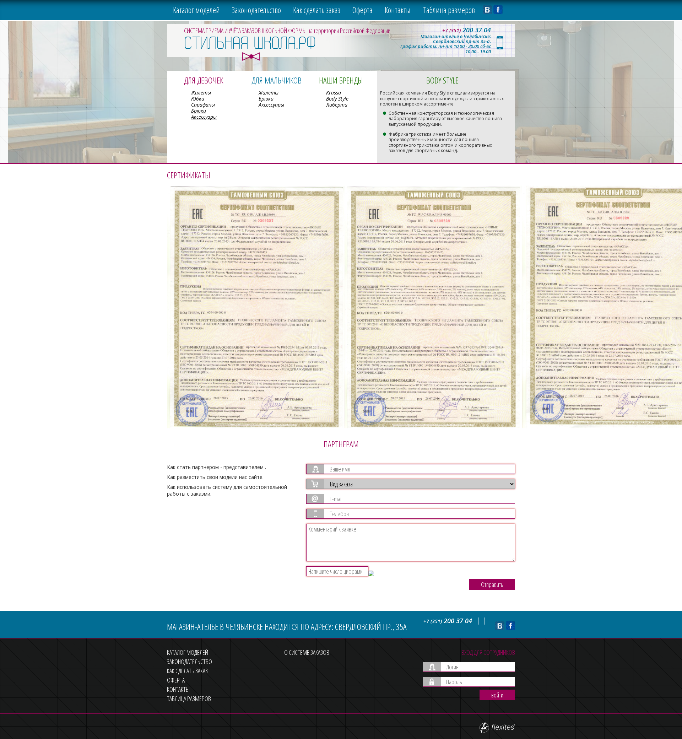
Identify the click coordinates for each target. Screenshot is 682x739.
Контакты (398, 10)
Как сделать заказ (316, 10)
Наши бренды (341, 80)
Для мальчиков (276, 80)
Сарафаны (203, 104)
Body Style (337, 98)
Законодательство (256, 10)
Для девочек (203, 80)
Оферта (362, 10)
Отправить (492, 584)
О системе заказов (306, 652)
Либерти (336, 104)
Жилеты (201, 92)
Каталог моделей (196, 10)
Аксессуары (204, 116)
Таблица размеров (449, 10)
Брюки (198, 110)
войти (497, 695)
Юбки (197, 98)
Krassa (333, 92)
